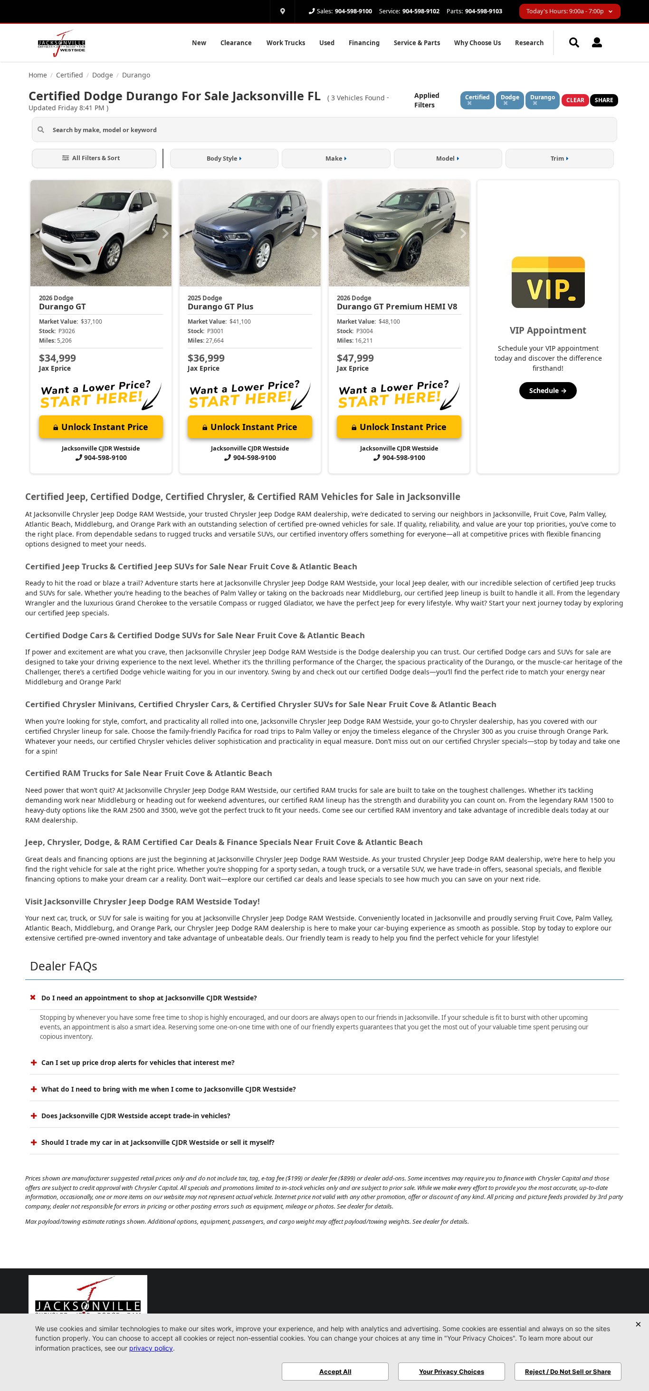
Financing (364, 42)
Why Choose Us (477, 42)
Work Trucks (286, 42)
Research (529, 42)
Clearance (236, 42)
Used (326, 42)
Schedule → (548, 390)
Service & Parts (417, 42)
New (199, 42)
